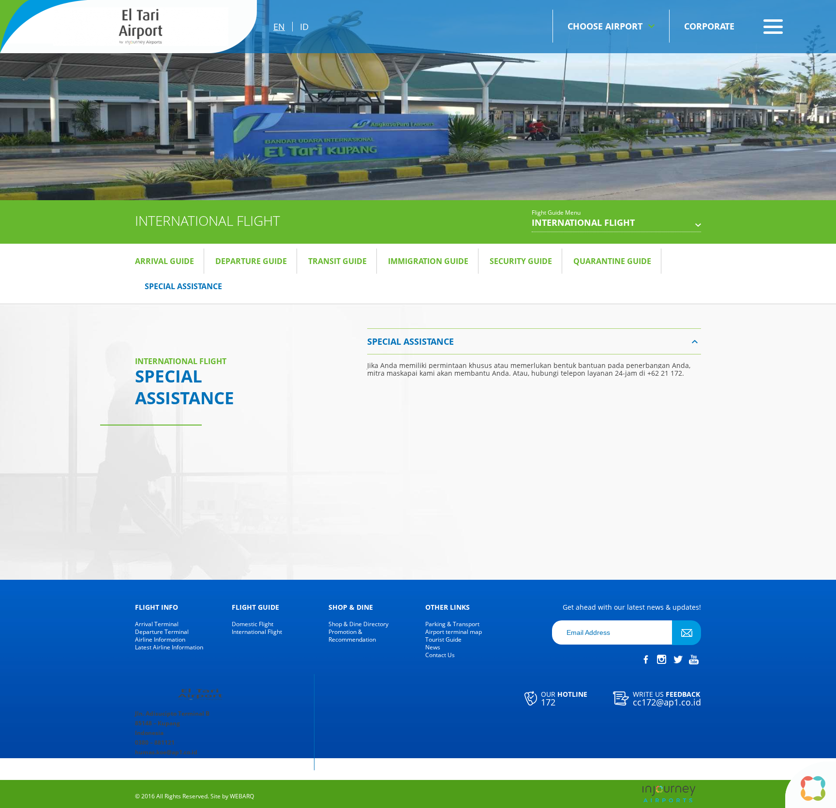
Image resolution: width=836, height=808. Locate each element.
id (304, 26)
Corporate (709, 26)
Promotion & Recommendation (352, 636)
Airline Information (160, 640)
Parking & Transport (452, 624)
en (279, 26)
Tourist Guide (443, 640)
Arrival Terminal (157, 624)
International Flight (257, 632)
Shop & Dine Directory (358, 624)
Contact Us (440, 655)
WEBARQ (242, 796)
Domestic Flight (252, 624)
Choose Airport (604, 26)
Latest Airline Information (169, 647)
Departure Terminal (162, 632)
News (432, 647)
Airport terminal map (453, 632)
